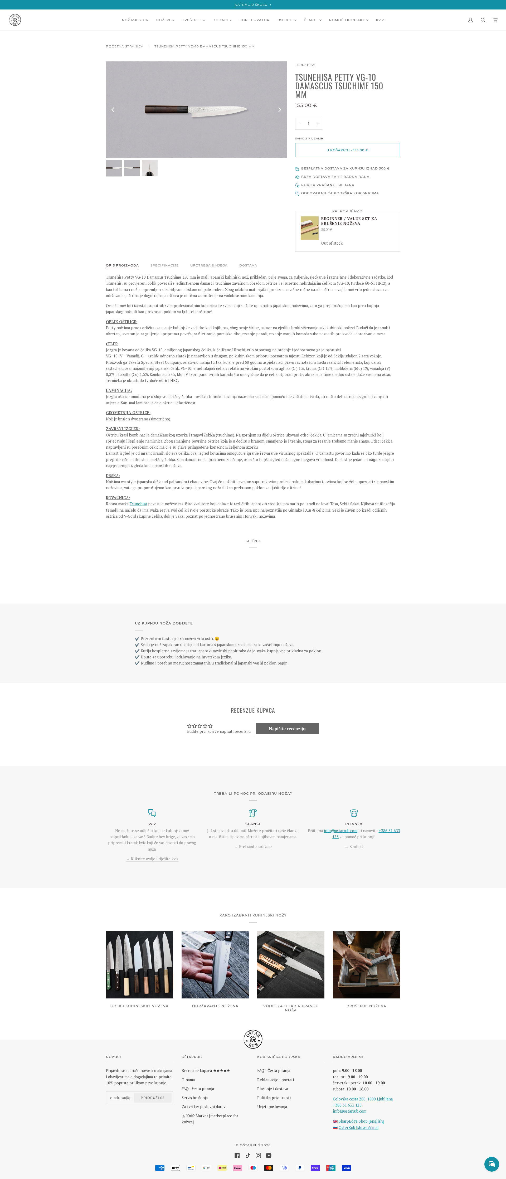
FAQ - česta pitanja (198, 1088)
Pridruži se (153, 1098)
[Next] (279, 109)
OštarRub (250, 1145)
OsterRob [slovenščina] (358, 1127)
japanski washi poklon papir (262, 663)
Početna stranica (125, 46)
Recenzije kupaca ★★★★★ (206, 1070)
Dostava (248, 265)
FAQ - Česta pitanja (273, 1070)
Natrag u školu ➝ (253, 5)
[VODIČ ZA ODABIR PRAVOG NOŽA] (290, 964)
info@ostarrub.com (349, 1111)
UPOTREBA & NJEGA (209, 265)
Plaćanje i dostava (272, 1088)
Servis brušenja (195, 1097)
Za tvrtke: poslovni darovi (204, 1106)
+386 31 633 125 (347, 1105)
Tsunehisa (305, 65)
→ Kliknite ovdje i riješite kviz (152, 858)
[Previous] (113, 109)
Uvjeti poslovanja (272, 1106)
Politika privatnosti (274, 1097)
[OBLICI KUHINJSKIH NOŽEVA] (139, 964)
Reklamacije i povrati (275, 1079)
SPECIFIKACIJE (164, 265)
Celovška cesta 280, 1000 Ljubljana (363, 1099)
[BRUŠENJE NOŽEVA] (366, 964)
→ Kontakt (353, 846)
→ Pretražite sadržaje (253, 846)
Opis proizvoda (122, 265)
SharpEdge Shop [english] (361, 1121)
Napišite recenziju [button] (287, 728)
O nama (188, 1079)
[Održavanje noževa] (215, 964)
